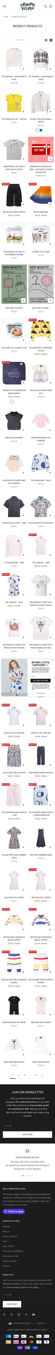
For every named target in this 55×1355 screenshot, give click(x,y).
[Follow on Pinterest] (26, 1314)
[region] (27, 1160)
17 (36, 1075)
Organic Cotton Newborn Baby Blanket (14, 391)
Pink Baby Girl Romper (41, 1022)
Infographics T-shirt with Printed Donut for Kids (14, 646)
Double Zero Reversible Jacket (41, 120)
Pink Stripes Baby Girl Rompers (40, 439)
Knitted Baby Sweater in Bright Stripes (41, 938)
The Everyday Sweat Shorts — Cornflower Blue (41, 813)
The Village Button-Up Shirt (41, 523)
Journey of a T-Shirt (41, 252)
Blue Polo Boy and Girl (14, 733)
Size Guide (8, 1246)
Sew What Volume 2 (14, 308)
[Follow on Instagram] (18, 1314)
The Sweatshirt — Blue (41, 480)
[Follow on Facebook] (4, 1314)
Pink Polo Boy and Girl (41, 733)
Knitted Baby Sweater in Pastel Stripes (14, 938)
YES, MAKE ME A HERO (40, 680)
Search (6, 1226)
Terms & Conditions (13, 1251)
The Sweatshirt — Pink (14, 563)
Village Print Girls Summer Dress (14, 856)
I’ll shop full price (40, 693)
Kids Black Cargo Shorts (14, 212)
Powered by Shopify (38, 1330)
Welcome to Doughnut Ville (14, 348)
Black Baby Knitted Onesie (14, 1022)
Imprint (6, 1265)
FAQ (5, 1241)
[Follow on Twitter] (11, 1314)
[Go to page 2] (42, 1075)
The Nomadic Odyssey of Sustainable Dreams (14, 253)
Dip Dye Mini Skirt (41, 212)
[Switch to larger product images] (46, 40)
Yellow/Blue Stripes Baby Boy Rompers (14, 481)
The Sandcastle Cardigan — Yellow (41, 349)
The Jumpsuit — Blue (14, 602)
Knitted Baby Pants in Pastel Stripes (40, 981)
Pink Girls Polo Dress (40, 898)
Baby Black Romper (14, 438)
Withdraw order (11, 1256)
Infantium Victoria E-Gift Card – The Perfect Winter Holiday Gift (41, 169)
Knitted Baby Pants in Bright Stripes (14, 981)
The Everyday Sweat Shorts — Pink (14, 813)
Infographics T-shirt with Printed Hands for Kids (41, 646)
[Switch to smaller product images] (51, 40)
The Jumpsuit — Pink (41, 563)
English (40, 1323)
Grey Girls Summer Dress (41, 855)
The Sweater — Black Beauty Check (41, 78)
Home (5, 17)
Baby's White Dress (40, 1062)
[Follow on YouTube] (33, 1314)
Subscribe (27, 1134)
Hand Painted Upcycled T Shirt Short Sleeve (14, 168)
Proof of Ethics (10, 1236)
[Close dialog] (52, 660)
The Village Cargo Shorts (14, 773)
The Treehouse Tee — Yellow (14, 119)
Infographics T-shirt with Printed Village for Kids (41, 603)
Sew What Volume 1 (41, 308)
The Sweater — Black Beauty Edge (14, 78)
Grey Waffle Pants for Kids (41, 773)
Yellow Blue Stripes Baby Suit (41, 391)
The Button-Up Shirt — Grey (14, 523)
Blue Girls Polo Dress (14, 898)
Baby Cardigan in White (14, 1062)
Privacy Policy (9, 1261)
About (6, 1231)
